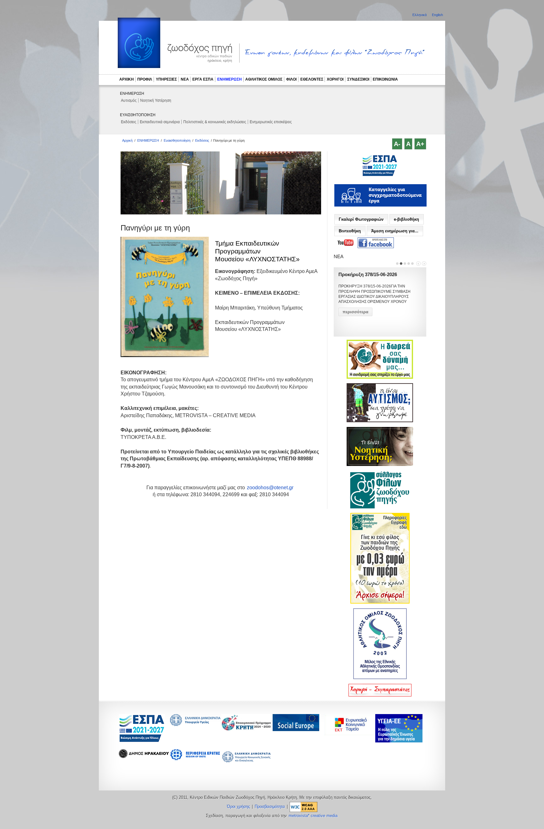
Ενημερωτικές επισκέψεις (271, 122)
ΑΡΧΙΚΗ (126, 79)
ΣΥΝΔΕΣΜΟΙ (358, 79)
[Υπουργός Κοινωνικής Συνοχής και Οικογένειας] (246, 762)
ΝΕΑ (185, 79)
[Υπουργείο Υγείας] (195, 724)
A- (397, 143)
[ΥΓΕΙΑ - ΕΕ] (398, 740)
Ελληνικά (420, 15)
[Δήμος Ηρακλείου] (144, 756)
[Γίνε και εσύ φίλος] (380, 602)
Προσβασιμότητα (270, 806)
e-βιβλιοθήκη (406, 219)
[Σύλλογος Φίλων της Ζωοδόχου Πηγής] (380, 507)
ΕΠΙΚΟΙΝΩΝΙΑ (385, 79)
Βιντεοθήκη (350, 231)
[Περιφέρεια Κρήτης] (246, 729)
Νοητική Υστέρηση (155, 100)
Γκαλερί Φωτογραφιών (361, 219)
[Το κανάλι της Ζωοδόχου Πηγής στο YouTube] (346, 243)
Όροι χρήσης (238, 806)
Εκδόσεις (128, 122)
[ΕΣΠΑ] (142, 741)
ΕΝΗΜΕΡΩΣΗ (229, 79)
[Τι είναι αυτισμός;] (380, 421)
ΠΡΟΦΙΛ (144, 79)
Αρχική (127, 140)
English (437, 15)
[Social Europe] (296, 729)
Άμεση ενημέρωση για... (394, 231)
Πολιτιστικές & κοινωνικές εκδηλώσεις (214, 122)
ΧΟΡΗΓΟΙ (335, 79)
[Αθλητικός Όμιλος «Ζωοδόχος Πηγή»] (380, 678)
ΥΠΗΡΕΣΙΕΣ (166, 79)
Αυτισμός (129, 100)
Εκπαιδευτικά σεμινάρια (160, 122)
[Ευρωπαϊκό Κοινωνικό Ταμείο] (351, 733)
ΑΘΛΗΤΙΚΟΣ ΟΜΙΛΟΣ (263, 79)
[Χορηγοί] (379, 695)
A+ (420, 143)
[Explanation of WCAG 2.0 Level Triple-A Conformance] (303, 806)
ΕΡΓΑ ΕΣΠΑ (202, 79)
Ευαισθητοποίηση (177, 140)
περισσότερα (355, 311)
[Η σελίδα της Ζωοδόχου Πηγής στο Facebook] (376, 243)
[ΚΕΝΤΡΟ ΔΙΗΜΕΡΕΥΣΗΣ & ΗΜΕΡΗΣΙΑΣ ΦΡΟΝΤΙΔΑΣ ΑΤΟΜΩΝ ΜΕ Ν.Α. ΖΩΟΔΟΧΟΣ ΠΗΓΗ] (380, 175)
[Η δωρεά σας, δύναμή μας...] (380, 377)
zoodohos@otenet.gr (270, 487)
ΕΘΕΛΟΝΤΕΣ (311, 79)
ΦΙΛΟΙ (291, 79)
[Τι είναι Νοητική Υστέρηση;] (380, 465)
